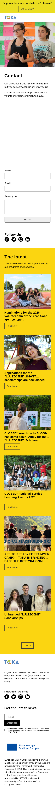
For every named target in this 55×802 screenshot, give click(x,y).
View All (27, 645)
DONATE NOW (27, 8)
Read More (12, 325)
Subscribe (12, 722)
